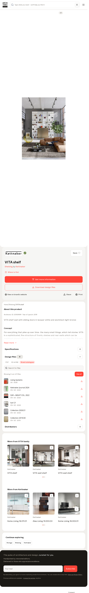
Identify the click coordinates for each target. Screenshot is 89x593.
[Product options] (26, 447)
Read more (9, 342)
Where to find (13, 272)
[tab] (7, 362)
